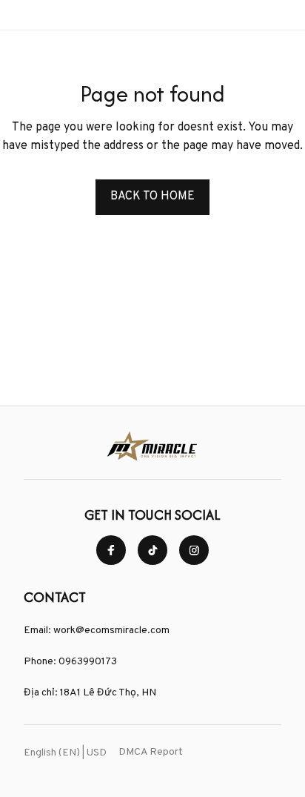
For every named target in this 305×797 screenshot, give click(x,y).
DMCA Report (150, 752)
